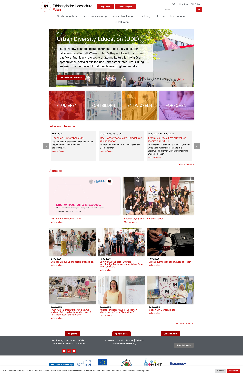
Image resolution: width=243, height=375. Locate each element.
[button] (197, 146)
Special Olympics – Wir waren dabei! (143, 218)
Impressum (110, 340)
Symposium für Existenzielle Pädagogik (72, 261)
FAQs (173, 4)
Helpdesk (183, 4)
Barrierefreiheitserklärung (124, 343)
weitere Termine (186, 164)
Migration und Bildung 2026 (66, 218)
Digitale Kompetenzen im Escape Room (169, 261)
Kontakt (120, 340)
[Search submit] (199, 9)
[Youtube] (74, 351)
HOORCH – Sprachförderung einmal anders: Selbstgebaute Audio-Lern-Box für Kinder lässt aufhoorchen (72, 312)
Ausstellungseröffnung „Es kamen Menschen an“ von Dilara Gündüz (118, 311)
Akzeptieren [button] (233, 371)
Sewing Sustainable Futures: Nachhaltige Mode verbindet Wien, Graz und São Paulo (121, 264)
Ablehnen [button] (220, 371)
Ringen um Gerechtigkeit (162, 309)
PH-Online (195, 4)
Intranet (130, 340)
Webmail (139, 340)
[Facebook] (64, 351)
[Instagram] (69, 351)
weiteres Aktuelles (185, 323)
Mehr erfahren (58, 151)
